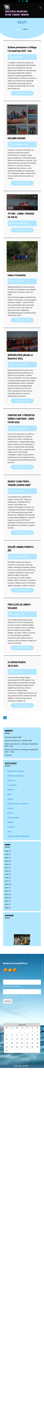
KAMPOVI (10, 790)
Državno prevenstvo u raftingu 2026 (18, 740)
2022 (6, 864)
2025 (6, 854)
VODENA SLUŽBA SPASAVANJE (18, 836)
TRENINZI (10, 822)
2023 (6, 861)
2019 (6, 874)
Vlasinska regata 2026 (13, 737)
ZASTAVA (8, 755)
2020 (6, 871)
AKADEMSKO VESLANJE (15, 771)
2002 (6, 901)
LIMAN (9, 794)
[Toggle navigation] (40, 8)
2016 (6, 884)
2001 (6, 904)
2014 (6, 891)
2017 (6, 881)
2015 (6, 888)
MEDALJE (10, 799)
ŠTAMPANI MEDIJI (13, 818)
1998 (6, 908)
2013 (6, 894)
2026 (6, 851)
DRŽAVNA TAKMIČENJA (15, 776)
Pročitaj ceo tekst (22, 93)
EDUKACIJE (11, 780)
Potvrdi (7, 1001)
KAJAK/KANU (12, 785)
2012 (6, 898)
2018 (6, 878)
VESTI (9, 831)
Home (18, 29)
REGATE (10, 813)
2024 (6, 858)
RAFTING (10, 808)
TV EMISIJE (11, 827)
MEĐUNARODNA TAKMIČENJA (17, 804)
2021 (6, 868)
